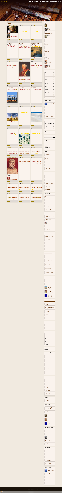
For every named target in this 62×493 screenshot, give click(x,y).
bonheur (21, 29)
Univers (46, 314)
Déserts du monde (48, 311)
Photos (22, 25)
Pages (32, 1)
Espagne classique (48, 209)
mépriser (26, 153)
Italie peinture (47, 242)
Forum (46, 338)
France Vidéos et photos (50, 288)
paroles (14, 153)
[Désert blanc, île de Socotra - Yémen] (36, 117)
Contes (40, 1)
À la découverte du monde (49, 126)
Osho (32, 129)
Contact (46, 335)
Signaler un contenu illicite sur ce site (35, 489)
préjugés (23, 79)
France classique (48, 206)
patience (33, 45)
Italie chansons (47, 229)
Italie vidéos (47, 284)
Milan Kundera (49, 29)
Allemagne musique (48, 457)
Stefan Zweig (47, 51)
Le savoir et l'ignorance (49, 106)
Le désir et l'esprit (48, 113)
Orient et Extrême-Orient (50, 292)
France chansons (50, 222)
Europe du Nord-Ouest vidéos (50, 296)
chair (14, 133)
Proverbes (49, 83)
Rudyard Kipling (21, 87)
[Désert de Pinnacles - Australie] (12, 117)
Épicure (8, 174)
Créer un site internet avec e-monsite (26, 489)
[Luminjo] (50, 492)
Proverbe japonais (48, 55)
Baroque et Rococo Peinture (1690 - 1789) (48, 269)
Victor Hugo (21, 43)
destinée (37, 29)
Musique (49, 75)
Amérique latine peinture (49, 236)
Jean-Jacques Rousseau (35, 43)
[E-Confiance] (42, 492)
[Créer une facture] (35, 492)
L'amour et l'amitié (51, 103)
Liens (45, 341)
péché (10, 197)
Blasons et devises (49, 92)
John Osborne (21, 129)
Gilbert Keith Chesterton (11, 63)
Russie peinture (47, 239)
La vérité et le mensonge (49, 476)
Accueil (30, 1)
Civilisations (49, 89)
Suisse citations (48, 161)
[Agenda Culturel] (57, 492)
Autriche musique (48, 189)
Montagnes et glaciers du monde (49, 308)
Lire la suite (8, 39)
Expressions (49, 95)
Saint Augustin (9, 129)
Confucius (49, 62)
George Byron (33, 195)
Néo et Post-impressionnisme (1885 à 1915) (49, 256)
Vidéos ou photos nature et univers (13, 25)
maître (41, 90)
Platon (48, 36)
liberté (21, 45)
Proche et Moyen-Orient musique (49, 176)
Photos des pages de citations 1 (49, 123)
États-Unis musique (48, 219)
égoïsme (24, 46)
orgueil (36, 65)
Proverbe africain (9, 43)
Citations (49, 74)
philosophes (12, 65)
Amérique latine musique (49, 183)
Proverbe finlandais (10, 87)
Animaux (49, 97)
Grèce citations (47, 154)
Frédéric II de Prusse (22, 77)
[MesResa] (19, 492)
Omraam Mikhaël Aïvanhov (49, 58)
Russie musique (47, 186)
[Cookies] (1, 491)
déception (27, 161)
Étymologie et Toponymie (49, 94)
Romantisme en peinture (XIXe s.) (49, 273)
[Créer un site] (4, 492)
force (27, 89)
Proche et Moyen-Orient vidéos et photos (49, 280)
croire (38, 197)
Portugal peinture (48, 249)
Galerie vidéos (46, 344)
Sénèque (20, 185)
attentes (39, 187)
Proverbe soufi (33, 87)
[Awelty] (27, 492)
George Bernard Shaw (10, 195)
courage (16, 45)
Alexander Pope (33, 63)
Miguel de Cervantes (50, 66)
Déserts (33, 124)
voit (16, 89)
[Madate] (12, 492)
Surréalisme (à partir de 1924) (49, 265)
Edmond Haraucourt (48, 33)
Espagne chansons (48, 226)
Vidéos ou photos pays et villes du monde (49, 79)
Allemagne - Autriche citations (48, 158)
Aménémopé (9, 33)
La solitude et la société (49, 116)
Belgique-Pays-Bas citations (48, 168)
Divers (46, 328)
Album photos (36, 1)
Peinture (49, 77)
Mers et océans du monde (49, 317)
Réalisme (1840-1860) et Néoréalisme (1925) (49, 261)
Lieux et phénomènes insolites (45, 1)
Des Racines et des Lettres (53, 1)
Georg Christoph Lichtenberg (23, 195)
